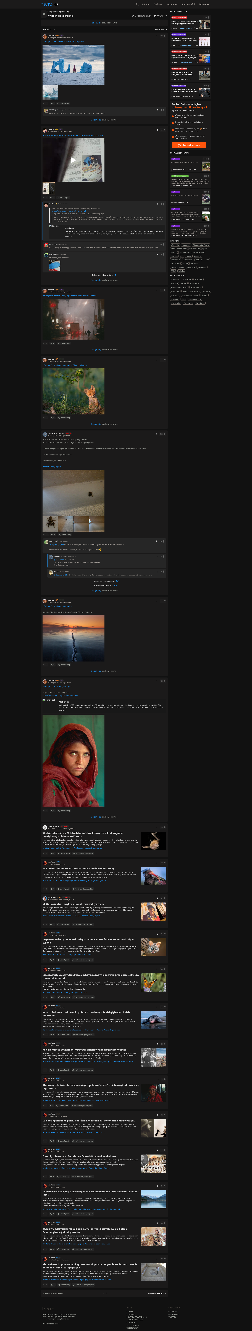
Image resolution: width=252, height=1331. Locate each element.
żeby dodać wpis (104, 23)
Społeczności (188, 4)
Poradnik (131, 1322)
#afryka (73, 1132)
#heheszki (175, 279)
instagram (173, 1314)
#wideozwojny (195, 299)
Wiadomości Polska (201, 245)
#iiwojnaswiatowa (78, 1061)
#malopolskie (98, 1280)
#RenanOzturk (59, 41)
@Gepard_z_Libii (56, 544)
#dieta (45, 1209)
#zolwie (99, 1030)
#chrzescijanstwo (73, 916)
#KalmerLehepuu (79, 365)
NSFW (173, 271)
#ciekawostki (48, 135)
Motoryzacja (188, 260)
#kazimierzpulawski (102, 1244)
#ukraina (199, 279)
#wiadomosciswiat (190, 295)
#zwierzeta (47, 954)
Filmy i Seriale (198, 252)
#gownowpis (195, 287)
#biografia (81, 1132)
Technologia (184, 252)
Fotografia (175, 260)
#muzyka (175, 291)
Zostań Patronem (191, 145)
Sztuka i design (202, 260)
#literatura (55, 1132)
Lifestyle (197, 256)
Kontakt (130, 1311)
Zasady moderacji (135, 1320)
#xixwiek (106, 1168)
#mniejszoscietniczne (101, 1100)
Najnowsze (172, 4)
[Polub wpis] (164, 36)
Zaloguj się (204, 4)
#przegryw (188, 303)
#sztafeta (175, 303)
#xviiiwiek (89, 1244)
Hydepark (186, 245)
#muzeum (55, 1168)
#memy (206, 291)
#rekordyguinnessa (112, 1030)
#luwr (100, 1168)
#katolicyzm (48, 916)
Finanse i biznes (177, 267)
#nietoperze (78, 848)
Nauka (188, 256)
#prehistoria (118, 1209)
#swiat (90, 1061)
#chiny (67, 1061)
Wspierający (132, 1328)
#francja (64, 1168)
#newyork (87, 296)
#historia (59, 1061)
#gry (183, 299)
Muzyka (174, 256)
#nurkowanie (90, 1030)
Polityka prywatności (137, 1317)
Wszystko (175, 245)
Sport (204, 249)
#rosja (184, 283)
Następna (156, 1293)
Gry (181, 256)
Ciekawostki (194, 249)
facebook (172, 1311)
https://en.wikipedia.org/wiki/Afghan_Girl (60, 695)
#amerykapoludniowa (96, 1209)
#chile (109, 1209)
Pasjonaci (202, 267)
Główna (145, 4)
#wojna (54, 1244)
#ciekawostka (48, 1030)
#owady (46, 992)
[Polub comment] (163, 110)
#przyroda (47, 880)
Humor (174, 252)
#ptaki (55, 880)
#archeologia (66, 1280)
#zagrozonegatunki (98, 880)
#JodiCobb (77, 296)
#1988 (93, 296)
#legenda (92, 1168)
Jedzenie (194, 263)
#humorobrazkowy (179, 287)
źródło (99, 135)
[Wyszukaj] (137, 4)
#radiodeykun (87, 135)
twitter (172, 1317)
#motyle (83, 992)
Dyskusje (158, 4)
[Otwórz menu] (157, 36)
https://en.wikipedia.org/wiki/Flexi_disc (68, 211)
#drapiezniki (87, 954)
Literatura (175, 263)
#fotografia (48, 41)
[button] (73, 65)
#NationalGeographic (75, 41)
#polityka (187, 279)
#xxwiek (129, 1061)
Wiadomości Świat (179, 249)
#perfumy (200, 303)
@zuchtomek (59, 560)
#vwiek (108, 1280)
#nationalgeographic (63, 135)
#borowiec (97, 848)
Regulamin (131, 1314)
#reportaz (64, 1132)
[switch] (56, 4)
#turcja (62, 1244)
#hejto (205, 295)
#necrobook (67, 848)
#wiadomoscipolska (191, 291)
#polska (46, 1100)
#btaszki (88, 848)
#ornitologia (83, 880)
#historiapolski (119, 1061)
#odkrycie (55, 1280)
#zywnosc (62, 1209)
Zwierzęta (191, 267)
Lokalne (181, 271)
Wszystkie (160, 29)
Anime (185, 263)
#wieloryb (77, 135)
